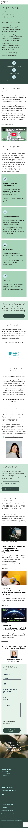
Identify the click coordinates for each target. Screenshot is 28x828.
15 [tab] (7, 362)
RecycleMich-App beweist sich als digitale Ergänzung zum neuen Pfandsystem (14, 592)
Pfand (11, 233)
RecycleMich (4, 585)
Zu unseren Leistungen (11, 53)
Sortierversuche (7, 264)
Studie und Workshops (16, 198)
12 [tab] (16, 360)
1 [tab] (7, 357)
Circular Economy (5, 541)
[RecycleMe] (5, 2)
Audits (4, 233)
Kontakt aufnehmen (11, 55)
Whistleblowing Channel (7, 810)
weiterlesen (4, 568)
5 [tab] (16, 357)
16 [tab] (9, 362)
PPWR (4, 200)
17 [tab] (12, 362)
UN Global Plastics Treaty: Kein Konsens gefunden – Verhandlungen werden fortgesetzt (13, 549)
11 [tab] (14, 360)
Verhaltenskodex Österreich (8, 813)
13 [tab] (18, 360)
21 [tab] (21, 362)
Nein (6, 699)
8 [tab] (7, 360)
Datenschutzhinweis (7, 723)
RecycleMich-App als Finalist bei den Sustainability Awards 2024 (13, 629)
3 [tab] (12, 357)
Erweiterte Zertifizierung (10, 262)
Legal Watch (6, 198)
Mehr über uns (9, 124)
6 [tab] (18, 357)
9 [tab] (9, 360)
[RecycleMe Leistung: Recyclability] (14, 251)
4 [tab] (14, 357)
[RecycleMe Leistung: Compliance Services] (14, 218)
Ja (5, 697)
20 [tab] (18, 362)
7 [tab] (21, 357)
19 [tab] (16, 362)
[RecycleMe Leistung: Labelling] (14, 282)
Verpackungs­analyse (18, 231)
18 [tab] (14, 362)
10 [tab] (12, 360)
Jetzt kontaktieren (10, 489)
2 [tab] (9, 357)
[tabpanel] (14, 354)
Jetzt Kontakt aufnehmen (14, 316)
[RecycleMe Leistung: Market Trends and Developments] (14, 187)
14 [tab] (21, 360)
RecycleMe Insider (14, 541)
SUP (8, 233)
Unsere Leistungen (10, 483)
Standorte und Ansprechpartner (14, 437)
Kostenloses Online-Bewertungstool (13, 260)
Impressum (4, 807)
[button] (2, 825)
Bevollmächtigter (8, 229)
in (2, 794)
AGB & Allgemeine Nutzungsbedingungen (11, 820)
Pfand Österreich (7, 202)
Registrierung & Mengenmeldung (12, 228)
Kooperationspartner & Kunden (14, 342)
